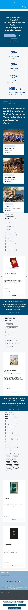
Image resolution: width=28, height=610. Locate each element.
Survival (13, 249)
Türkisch (16, 465)
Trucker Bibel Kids (10, 346)
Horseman (15, 241)
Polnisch (14, 447)
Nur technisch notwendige (10, 605)
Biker (8, 223)
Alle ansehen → (17, 219)
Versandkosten (4, 587)
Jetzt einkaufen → (10, 35)
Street (8, 249)
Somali (8, 459)
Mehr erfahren (7, 152)
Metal (8, 247)
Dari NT (6, 498)
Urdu (7, 471)
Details (14, 295)
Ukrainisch (9, 468)
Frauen (14, 235)
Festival (8, 235)
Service (3, 578)
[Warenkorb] (25, 7)
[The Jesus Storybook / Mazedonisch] (14, 360)
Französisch (9, 432)
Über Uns (14, 40)
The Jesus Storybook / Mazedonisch (10, 371)
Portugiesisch (9, 450)
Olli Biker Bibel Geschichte (12, 340)
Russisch (16, 453)
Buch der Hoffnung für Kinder (11, 328)
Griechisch (9, 435)
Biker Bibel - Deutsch (10, 273)
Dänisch (13, 426)
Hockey (8, 241)
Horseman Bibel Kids (11, 331)
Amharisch (9, 421)
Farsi (14, 429)
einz (26, 597)
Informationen (5, 575)
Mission (20, 35)
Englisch (8, 429)
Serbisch (8, 456)
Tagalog (8, 462)
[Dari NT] (14, 487)
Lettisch (8, 441)
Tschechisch (9, 465)
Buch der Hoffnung (10, 226)
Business (8, 229)
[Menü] (2, 7)
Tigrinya (14, 462)
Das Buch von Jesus (11, 334)
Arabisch (16, 421)
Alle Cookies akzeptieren (14, 608)
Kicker (13, 244)
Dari (7, 426)
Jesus (8, 244)
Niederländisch (10, 444)
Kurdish (15, 438)
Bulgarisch (15, 424)
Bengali (8, 424)
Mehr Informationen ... (19, 602)
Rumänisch (9, 453)
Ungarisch (16, 468)
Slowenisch (15, 456)
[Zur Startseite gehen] (14, 3)
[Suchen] (19, 7)
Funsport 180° (9, 238)
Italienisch (16, 435)
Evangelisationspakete (11, 232)
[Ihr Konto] (22, 7)
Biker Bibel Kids (10, 324)
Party (13, 247)
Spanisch (14, 459)
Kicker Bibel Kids (10, 337)
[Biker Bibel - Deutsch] (14, 263)
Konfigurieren (21, 605)
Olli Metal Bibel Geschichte (12, 343)
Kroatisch (8, 438)
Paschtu (8, 447)
